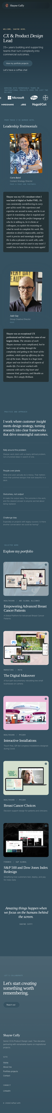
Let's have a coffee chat (15, 70)
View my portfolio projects (17, 63)
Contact (6, 1075)
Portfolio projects (10, 1071)
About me (7, 1067)
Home (5, 1062)
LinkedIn (7, 1091)
